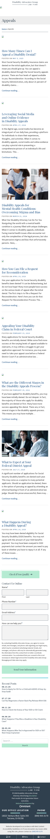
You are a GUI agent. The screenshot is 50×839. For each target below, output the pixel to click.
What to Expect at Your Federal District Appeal (17, 463)
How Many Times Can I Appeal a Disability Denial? (19, 52)
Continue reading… (11, 90)
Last (28, 597)
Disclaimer (33, 796)
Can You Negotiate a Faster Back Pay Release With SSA (24, 699)
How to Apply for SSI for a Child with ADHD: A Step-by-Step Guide (24, 689)
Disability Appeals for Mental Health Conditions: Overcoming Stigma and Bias (21, 208)
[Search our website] (25, 741)
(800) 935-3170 (37, 831)
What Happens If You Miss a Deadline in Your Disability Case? (24, 718)
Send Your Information (25, 669)
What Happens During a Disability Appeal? (16, 523)
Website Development (24, 803)
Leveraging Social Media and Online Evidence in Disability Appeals (18, 117)
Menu (26, 837)
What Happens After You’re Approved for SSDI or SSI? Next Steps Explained (23, 730)
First (4, 597)
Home (4, 29)
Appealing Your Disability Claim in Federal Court (18, 327)
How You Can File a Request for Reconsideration (20, 270)
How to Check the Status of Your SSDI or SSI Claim (22, 708)
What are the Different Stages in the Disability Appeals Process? (23, 384)
